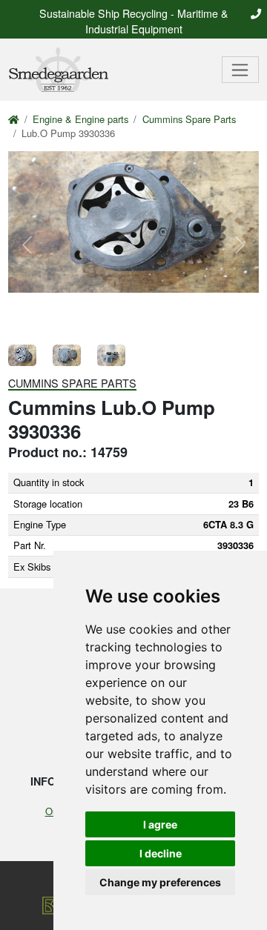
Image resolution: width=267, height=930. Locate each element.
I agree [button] (160, 824)
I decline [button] (160, 853)
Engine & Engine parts (80, 119)
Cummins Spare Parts (189, 119)
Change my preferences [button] (160, 882)
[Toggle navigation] (241, 69)
